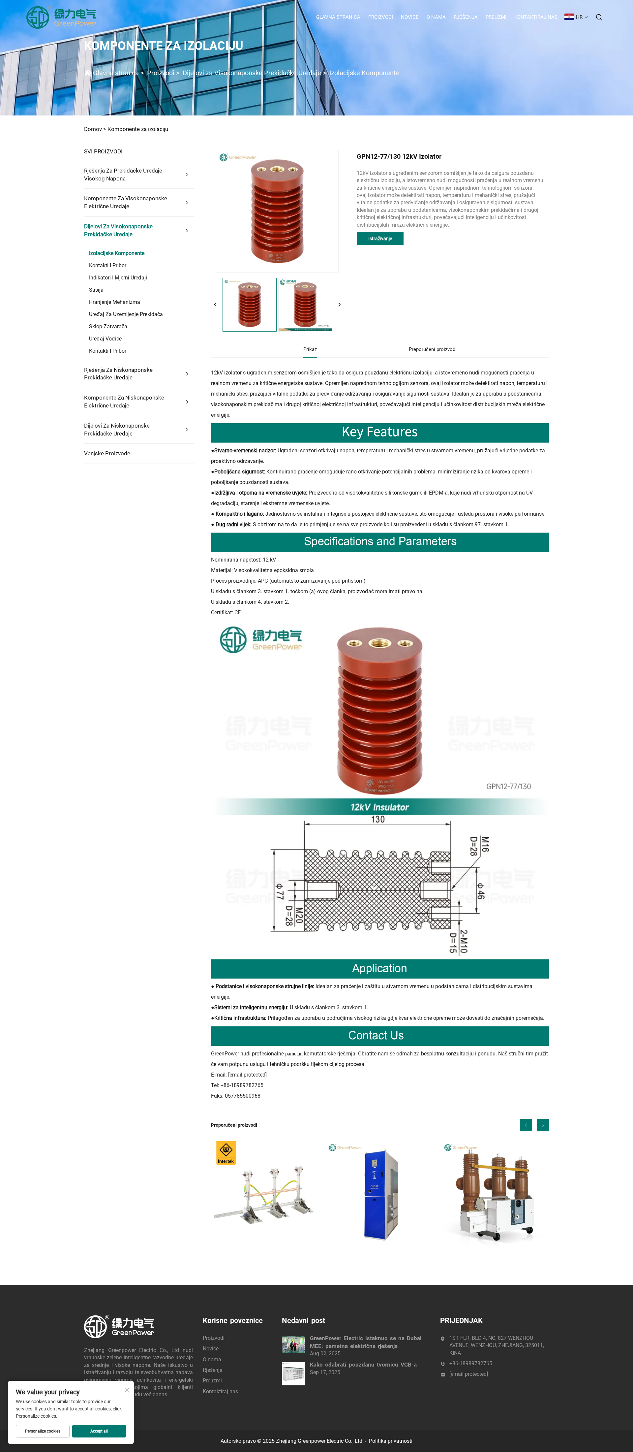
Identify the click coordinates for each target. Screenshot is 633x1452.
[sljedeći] (339, 305)
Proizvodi (380, 17)
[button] (526, 1125)
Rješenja (466, 17)
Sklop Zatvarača (108, 326)
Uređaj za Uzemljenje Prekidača (126, 314)
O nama (436, 17)
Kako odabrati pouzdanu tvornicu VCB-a (363, 1364)
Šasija (96, 290)
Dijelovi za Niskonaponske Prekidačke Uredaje (117, 429)
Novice (410, 17)
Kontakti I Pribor (107, 265)
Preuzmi (496, 17)
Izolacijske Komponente (364, 73)
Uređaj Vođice (105, 339)
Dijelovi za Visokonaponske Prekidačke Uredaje (252, 73)
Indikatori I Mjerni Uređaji (118, 277)
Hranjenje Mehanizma (114, 302)
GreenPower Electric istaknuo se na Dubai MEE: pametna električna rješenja (366, 1342)
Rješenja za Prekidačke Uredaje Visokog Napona (123, 174)
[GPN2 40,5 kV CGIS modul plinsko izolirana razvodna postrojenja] (380, 1195)
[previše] (215, 305)
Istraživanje (380, 238)
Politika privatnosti (390, 1441)
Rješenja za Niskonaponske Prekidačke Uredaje (118, 374)
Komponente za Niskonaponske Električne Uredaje (124, 401)
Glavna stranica (338, 17)
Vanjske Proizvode (107, 453)
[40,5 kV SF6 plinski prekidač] (495, 1195)
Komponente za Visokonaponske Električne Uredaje (125, 202)
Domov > (95, 129)
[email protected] (247, 1075)
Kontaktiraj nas (536, 17)
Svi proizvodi (103, 151)
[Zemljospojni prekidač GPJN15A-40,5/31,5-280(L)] (264, 1195)
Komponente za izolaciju (137, 129)
